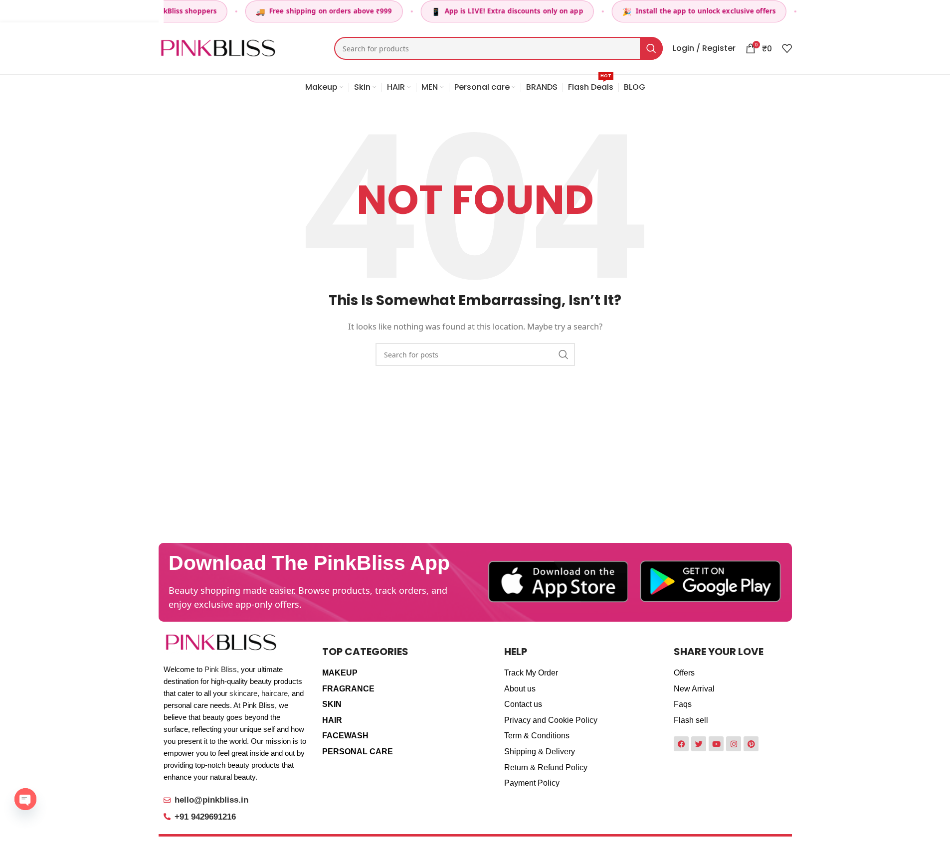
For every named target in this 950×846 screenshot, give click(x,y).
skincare (243, 693)
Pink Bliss (220, 669)
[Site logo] (218, 47)
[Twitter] (698, 743)
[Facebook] (681, 743)
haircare (274, 693)
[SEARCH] (651, 48)
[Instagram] (733, 743)
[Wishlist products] (787, 48)
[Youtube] (716, 743)
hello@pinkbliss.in (211, 800)
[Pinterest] (751, 743)
